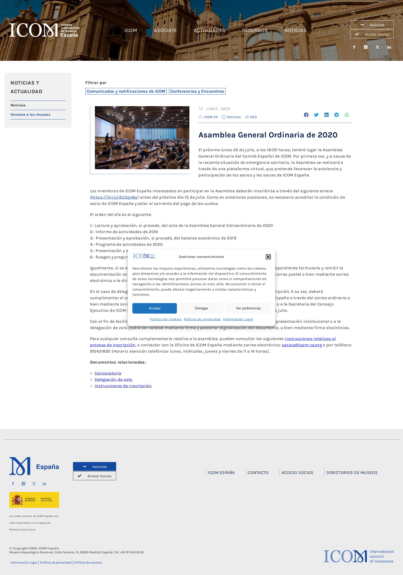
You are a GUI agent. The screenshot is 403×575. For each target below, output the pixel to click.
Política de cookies (166, 319)
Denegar (201, 308)
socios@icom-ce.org (302, 344)
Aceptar (155, 308)
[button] (268, 257)
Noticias (234, 117)
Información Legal (238, 319)
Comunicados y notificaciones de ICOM (126, 91)
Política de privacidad (202, 319)
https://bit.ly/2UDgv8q (114, 197)
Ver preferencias (248, 308)
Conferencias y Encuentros (197, 91)
